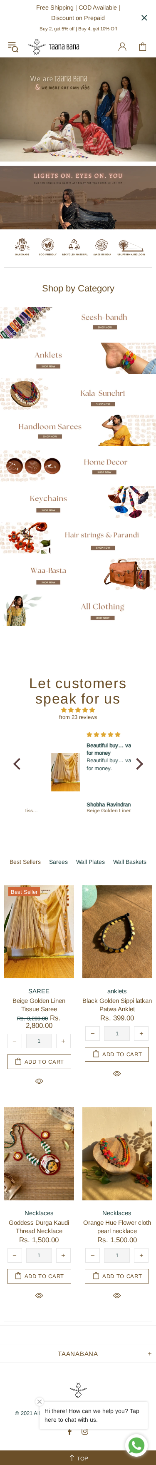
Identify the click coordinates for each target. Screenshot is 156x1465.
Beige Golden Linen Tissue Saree (38, 1004)
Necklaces (39, 1212)
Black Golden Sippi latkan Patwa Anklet (117, 1004)
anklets (117, 991)
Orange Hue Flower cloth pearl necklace (117, 1226)
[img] (78, 710)
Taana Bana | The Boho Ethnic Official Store (54, 46)
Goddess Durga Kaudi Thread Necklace (39, 1226)
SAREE (39, 991)
